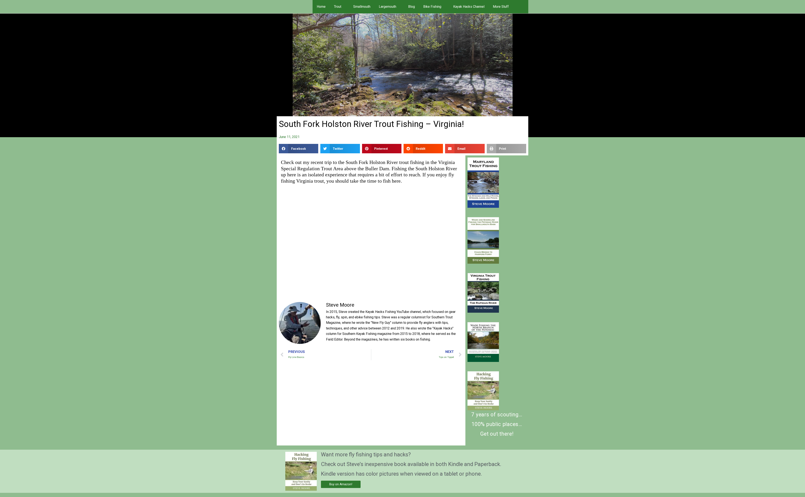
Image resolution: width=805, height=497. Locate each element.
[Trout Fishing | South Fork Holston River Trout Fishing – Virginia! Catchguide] (483, 182)
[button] (522, 6)
